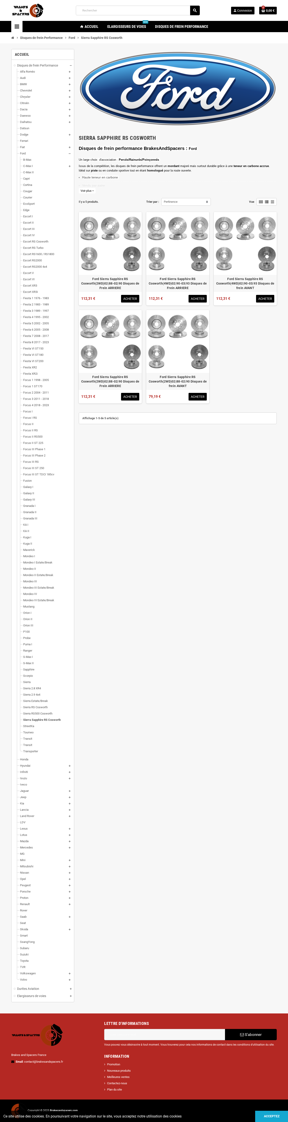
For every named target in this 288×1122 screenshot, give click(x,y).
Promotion (113, 1064)
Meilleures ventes (118, 1077)
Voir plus (87, 190)
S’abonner (253, 1034)
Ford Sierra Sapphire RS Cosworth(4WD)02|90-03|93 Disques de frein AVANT (245, 283)
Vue (251, 201)
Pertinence (171, 201)
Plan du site (114, 1089)
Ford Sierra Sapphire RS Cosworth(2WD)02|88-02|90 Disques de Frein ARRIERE (110, 283)
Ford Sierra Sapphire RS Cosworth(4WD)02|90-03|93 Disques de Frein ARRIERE (178, 283)
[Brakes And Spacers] (28, 10)
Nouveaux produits (119, 1070)
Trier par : (152, 201)
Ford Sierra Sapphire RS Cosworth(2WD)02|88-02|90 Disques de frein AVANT (178, 381)
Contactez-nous (117, 1083)
